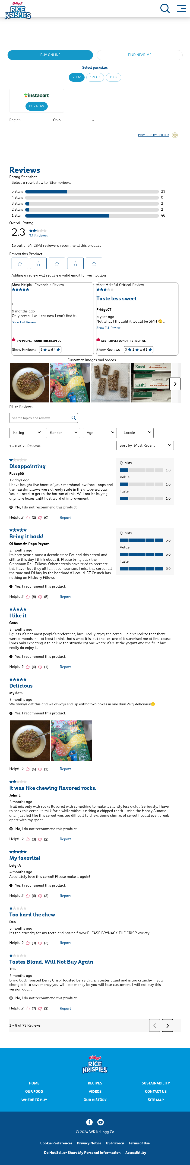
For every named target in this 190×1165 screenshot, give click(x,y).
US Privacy (115, 1143)
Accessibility (135, 1152)
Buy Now (36, 106)
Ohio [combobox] (57, 120)
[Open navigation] (181, 8)
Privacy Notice (89, 1143)
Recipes (95, 1083)
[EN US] (165, 8)
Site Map (156, 1100)
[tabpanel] (95, 95)
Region (15, 120)
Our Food (34, 1091)
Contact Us (156, 1091)
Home (34, 1083)
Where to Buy (34, 1100)
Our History (95, 1100)
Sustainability (156, 1083)
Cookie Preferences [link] (56, 1143)
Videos (95, 1091)
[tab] (50, 55)
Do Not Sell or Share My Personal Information (82, 1152)
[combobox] (59, 120)
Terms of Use (139, 1143)
